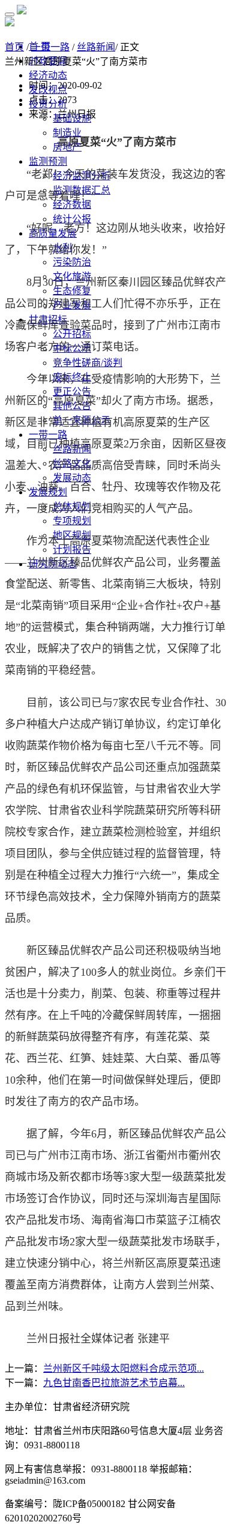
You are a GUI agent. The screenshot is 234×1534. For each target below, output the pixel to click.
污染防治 (72, 262)
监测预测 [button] (48, 161)
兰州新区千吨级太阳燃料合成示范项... (123, 1368)
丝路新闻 (96, 47)
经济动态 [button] (48, 75)
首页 (14, 47)
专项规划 (72, 521)
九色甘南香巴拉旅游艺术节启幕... (114, 1383)
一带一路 (50, 47)
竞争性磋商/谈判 (87, 363)
